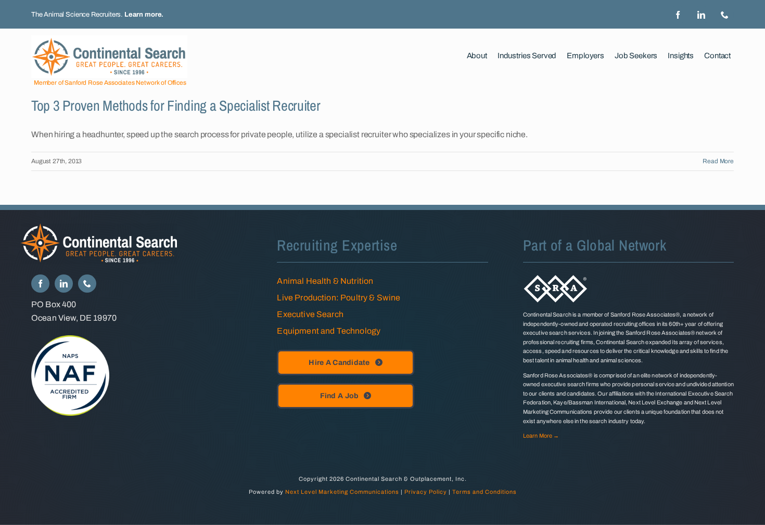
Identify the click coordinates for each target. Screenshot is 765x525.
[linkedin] (701, 15)
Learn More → (541, 435)
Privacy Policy (425, 492)
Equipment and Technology (328, 330)
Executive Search (310, 314)
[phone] (725, 15)
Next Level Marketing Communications (342, 492)
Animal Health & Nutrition (325, 281)
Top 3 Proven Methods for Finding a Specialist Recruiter (176, 105)
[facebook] (678, 15)
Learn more (142, 14)
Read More (718, 161)
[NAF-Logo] (70, 339)
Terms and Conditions (484, 492)
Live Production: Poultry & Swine (338, 297)
